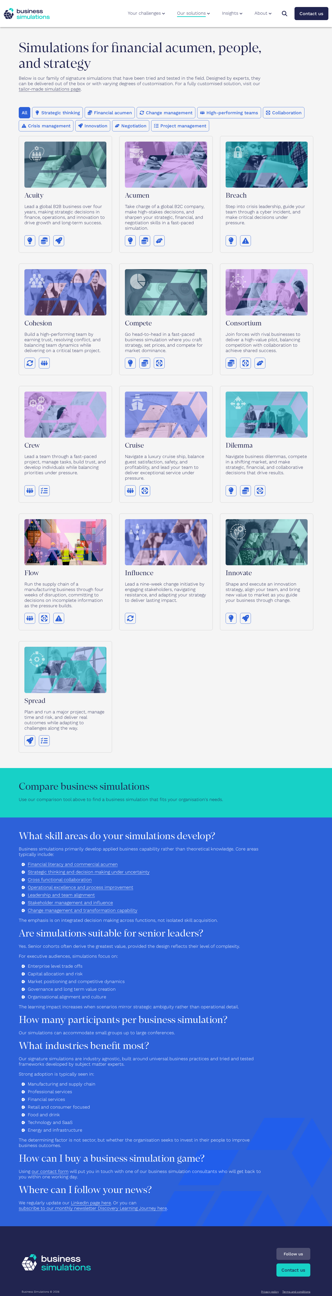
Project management (183, 125)
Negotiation (133, 125)
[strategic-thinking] (29, 240)
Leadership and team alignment (61, 895)
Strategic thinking (60, 112)
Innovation (95, 125)
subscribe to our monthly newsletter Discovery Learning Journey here (93, 1208)
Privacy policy (270, 1291)
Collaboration (287, 112)
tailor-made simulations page (50, 89)
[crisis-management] (245, 240)
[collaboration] (159, 363)
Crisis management (49, 125)
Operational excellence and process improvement (80, 887)
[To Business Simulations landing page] (27, 13)
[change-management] (29, 363)
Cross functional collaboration (60, 879)
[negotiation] (159, 240)
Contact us (311, 13)
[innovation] (58, 240)
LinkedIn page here (91, 1202)
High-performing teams (232, 112)
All (24, 112)
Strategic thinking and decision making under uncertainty (89, 872)
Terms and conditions (296, 1291)
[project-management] (44, 490)
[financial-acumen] (44, 240)
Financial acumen (113, 112)
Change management (169, 112)
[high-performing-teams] (44, 363)
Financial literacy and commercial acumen (73, 864)
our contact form (50, 1171)
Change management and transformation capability (82, 910)
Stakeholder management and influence (70, 902)
